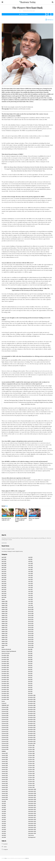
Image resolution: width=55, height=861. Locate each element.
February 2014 (5, 725)
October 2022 (31, 781)
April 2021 (4, 587)
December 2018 (5, 683)
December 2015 (5, 677)
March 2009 (30, 615)
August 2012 (4, 617)
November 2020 (31, 729)
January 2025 (5, 797)
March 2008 (30, 613)
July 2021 (4, 833)
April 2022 (4, 589)
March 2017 (30, 631)
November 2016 (31, 721)
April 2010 (4, 567)
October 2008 (31, 753)
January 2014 (5, 775)
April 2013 (4, 573)
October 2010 (31, 757)
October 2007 (31, 751)
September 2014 (32, 811)
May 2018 (30, 679)
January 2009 (5, 765)
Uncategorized (31, 837)
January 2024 (5, 795)
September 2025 (32, 833)
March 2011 (30, 619)
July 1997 (4, 803)
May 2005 (30, 653)
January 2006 (5, 759)
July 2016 (4, 825)
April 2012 (4, 571)
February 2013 (5, 723)
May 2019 (30, 681)
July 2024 (30, 557)
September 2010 (32, 803)
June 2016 (30, 587)
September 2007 (32, 797)
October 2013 (31, 763)
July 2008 (4, 809)
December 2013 (5, 673)
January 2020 (5, 787)
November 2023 (31, 737)
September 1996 (32, 789)
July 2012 (4, 817)
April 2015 (4, 577)
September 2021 (32, 825)
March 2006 (30, 609)
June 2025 (30, 603)
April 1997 (4, 557)
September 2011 (32, 805)
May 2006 (30, 655)
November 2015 (31, 719)
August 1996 (4, 601)
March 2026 (30, 647)
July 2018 (4, 829)
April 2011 (4, 569)
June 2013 (30, 581)
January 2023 (5, 793)
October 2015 (31, 767)
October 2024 (31, 785)
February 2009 (5, 715)
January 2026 (5, 799)
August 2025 (4, 643)
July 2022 (4, 835)
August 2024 (4, 641)
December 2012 (5, 671)
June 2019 (30, 593)
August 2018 (4, 629)
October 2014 (31, 765)
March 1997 (30, 607)
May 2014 (30, 671)
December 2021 (5, 689)
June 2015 (30, 585)
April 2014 (4, 575)
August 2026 (4, 645)
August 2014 (4, 621)
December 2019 (5, 685)
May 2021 (30, 683)
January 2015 (5, 777)
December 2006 (5, 659)
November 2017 (31, 723)
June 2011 (30, 577)
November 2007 (31, 703)
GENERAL (4, 751)
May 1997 (30, 651)
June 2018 (30, 591)
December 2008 (5, 663)
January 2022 (5, 791)
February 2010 (5, 717)
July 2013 (4, 819)
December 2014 (5, 675)
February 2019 (5, 735)
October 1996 (31, 745)
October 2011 (31, 759)
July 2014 (4, 821)
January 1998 (5, 755)
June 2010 (30, 575)
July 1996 (4, 801)
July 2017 (4, 827)
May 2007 (30, 657)
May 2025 (30, 691)
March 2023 (30, 641)
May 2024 (30, 689)
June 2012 (30, 579)
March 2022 (30, 639)
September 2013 (32, 809)
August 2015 (4, 623)
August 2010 (4, 613)
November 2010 (31, 709)
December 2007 (5, 661)
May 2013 (30, 669)
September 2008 (32, 799)
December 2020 (5, 687)
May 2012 (30, 667)
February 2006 (5, 709)
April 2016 (4, 579)
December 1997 (5, 657)
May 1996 (30, 649)
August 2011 (4, 615)
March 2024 (30, 643)
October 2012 (31, 761)
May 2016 (30, 675)
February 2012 (5, 721)
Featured (4, 703)
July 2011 (4, 815)
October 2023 (31, 783)
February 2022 (5, 739)
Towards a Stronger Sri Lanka (8, 549)
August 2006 (4, 605)
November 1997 (31, 697)
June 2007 (30, 569)
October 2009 (31, 755)
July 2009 (4, 811)
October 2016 (31, 769)
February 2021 (5, 737)
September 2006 (32, 795)
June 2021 (30, 595)
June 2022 (30, 597)
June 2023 (30, 599)
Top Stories (31, 835)
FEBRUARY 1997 (5, 705)
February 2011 (5, 719)
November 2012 (31, 713)
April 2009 (4, 565)
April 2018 (4, 583)
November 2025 (31, 743)
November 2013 (31, 715)
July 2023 (4, 837)
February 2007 (5, 711)
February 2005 (5, 707)
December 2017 (5, 681)
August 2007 (4, 607)
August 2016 (4, 625)
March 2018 (30, 633)
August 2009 (4, 611)
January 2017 (5, 781)
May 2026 (30, 693)
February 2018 (5, 733)
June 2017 (30, 589)
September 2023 (32, 829)
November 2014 (31, 717)
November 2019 (31, 727)
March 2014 (30, 625)
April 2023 (4, 591)
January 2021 (5, 789)
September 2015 (32, 813)
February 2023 (5, 741)
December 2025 (5, 699)
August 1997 (4, 603)
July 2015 (4, 823)
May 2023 (30, 687)
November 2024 (31, 739)
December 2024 (5, 697)
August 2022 (4, 637)
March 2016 (30, 629)
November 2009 (31, 707)
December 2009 (5, 665)
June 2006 (30, 567)
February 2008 (5, 713)
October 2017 (31, 771)
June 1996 (30, 563)
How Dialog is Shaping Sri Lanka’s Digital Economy (12, 551)
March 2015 (30, 627)
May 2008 (30, 659)
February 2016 (5, 729)
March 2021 (30, 637)
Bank (3, 647)
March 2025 (30, 645)
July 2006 (4, 805)
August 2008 (4, 609)
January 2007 (5, 761)
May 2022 (30, 685)
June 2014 (30, 583)
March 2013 (30, 623)
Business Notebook (6, 649)
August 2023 (4, 639)
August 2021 (4, 635)
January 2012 (5, 771)
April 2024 (4, 593)
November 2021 (31, 731)
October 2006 (31, 749)
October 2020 (31, 777)
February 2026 (5, 749)
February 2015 (5, 727)
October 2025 (31, 787)
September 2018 (19, 515)
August (3, 599)
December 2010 (5, 667)
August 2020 (4, 633)
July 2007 (4, 807)
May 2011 (30, 665)
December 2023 (5, 695)
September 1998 (32, 793)
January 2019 (5, 785)
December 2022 (5, 691)
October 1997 (31, 747)
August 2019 (4, 631)
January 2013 (5, 773)
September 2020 (32, 823)
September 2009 (32, 801)
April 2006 (4, 559)
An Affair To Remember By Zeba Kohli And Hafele (21, 520)
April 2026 (4, 597)
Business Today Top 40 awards (9, 651)
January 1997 (5, 753)
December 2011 (5, 669)
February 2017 (5, 731)
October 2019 (31, 775)
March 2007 (30, 611)
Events (4, 515)
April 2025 (4, 595)
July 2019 (4, 831)
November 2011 (31, 711)
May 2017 (30, 677)
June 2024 (30, 601)
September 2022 (32, 827)
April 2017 (4, 581)
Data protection (6, 653)
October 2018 (31, 773)
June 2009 (30, 573)
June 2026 (30, 605)
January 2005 (5, 757)
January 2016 (5, 779)
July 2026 (30, 561)
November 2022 (31, 733)
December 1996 (5, 655)
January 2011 (5, 769)
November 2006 (31, 699)
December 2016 (5, 679)
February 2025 (5, 747)
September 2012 (32, 807)
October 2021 (31, 779)
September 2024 (32, 831)
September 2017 (32, 817)
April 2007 (4, 561)
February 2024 (5, 743)
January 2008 (5, 763)
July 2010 (4, 813)
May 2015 (30, 673)
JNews (5, 858)
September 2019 (32, 821)
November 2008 (31, 705)
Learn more (4, 543)
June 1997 (30, 565)
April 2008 (4, 563)
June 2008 (30, 571)
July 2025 (30, 559)
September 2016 (32, 815)
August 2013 (4, 619)
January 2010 (5, 767)
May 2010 (30, 663)
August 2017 (4, 627)
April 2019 (4, 585)
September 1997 (32, 791)
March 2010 (30, 617)
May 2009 (30, 661)
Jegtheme (27, 858)
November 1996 (31, 695)
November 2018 (31, 725)
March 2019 (30, 635)
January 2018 (5, 783)
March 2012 (30, 621)
